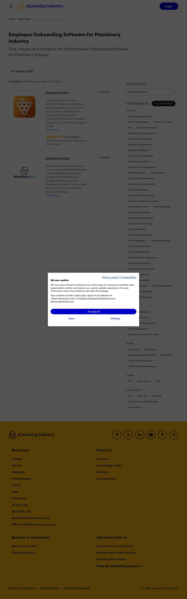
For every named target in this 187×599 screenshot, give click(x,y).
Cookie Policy (128, 277)
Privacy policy (110, 277)
